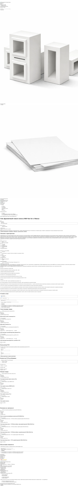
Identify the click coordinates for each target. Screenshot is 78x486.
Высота (2, 349)
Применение (15, 231)
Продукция (2, 9)
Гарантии (25, 231)
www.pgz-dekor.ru (44, 479)
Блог (3, 209)
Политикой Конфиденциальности (18, 306)
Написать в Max (2, 7)
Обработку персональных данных (18, 305)
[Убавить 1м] (1, 352)
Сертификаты (11, 231)
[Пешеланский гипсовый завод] (5, 2)
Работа (2, 456)
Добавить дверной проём (4, 356)
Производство (3, 455)
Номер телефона (3, 302)
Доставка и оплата (5, 208)
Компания (2, 454)
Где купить (4, 207)
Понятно (2, 485)
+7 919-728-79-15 (3, 471)
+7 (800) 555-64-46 (3, 5)
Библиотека (3, 457)
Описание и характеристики (4, 231)
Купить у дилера (2, 318)
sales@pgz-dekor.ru (3, 472)
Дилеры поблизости (3, 211)
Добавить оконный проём (11, 356)
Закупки (2, 458)
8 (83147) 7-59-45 (23, 277)
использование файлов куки (16, 484)
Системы (3, 206)
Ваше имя (2, 300)
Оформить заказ (2, 369)
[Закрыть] (0, 307)
